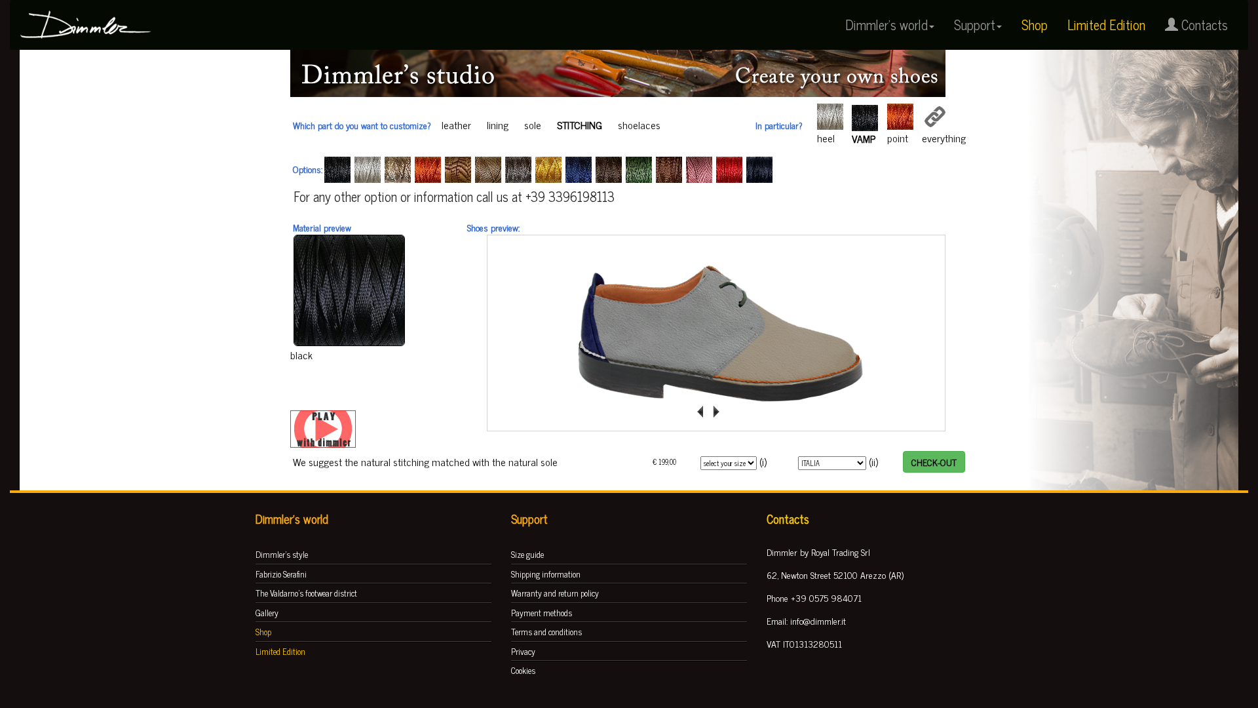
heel (826, 137)
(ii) (873, 461)
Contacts (1203, 24)
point (897, 137)
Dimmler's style (282, 554)
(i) (763, 461)
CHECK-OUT (934, 461)
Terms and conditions (546, 632)
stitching (579, 124)
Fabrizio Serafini (281, 574)
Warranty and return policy (555, 593)
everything (944, 137)
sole (532, 124)
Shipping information (546, 574)
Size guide (527, 554)
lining (497, 124)
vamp (863, 138)
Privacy (523, 651)
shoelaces (639, 124)
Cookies (523, 670)
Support (974, 24)
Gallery (267, 613)
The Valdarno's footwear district (306, 593)
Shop (1034, 24)
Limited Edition (1106, 24)
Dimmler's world (886, 24)
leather (456, 124)
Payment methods (541, 613)
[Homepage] (85, 17)
